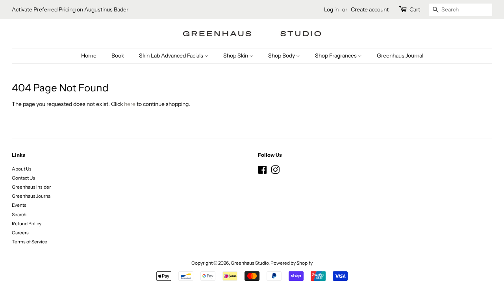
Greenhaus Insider (31, 187)
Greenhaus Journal (400, 55)
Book (117, 55)
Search (19, 214)
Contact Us (23, 178)
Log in (331, 9)
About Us (22, 169)
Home (88, 55)
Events (19, 205)
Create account (370, 9)
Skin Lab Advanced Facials (171, 55)
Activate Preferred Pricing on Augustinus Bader (70, 9)
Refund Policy (26, 223)
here (129, 104)
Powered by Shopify (292, 263)
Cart (415, 9)
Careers (20, 233)
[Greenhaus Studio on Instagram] (275, 171)
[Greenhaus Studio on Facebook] (262, 171)
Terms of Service (29, 242)
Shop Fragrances (336, 55)
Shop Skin (236, 55)
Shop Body (282, 55)
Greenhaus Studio (250, 263)
